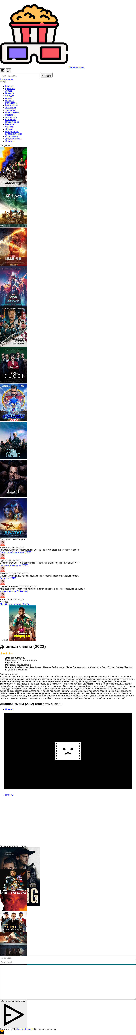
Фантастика (11, 117)
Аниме (8, 98)
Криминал (10, 88)
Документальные (13, 139)
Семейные (10, 119)
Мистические (11, 105)
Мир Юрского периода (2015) (14, 604)
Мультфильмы (12, 112)
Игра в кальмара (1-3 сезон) (13, 591)
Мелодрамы (11, 103)
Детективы (10, 108)
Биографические (13, 134)
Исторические (12, 131)
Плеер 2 (9, 795)
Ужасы (8, 91)
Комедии (9, 96)
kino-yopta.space (25, 1029)
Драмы (8, 129)
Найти (48, 76)
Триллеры (10, 110)
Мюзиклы (9, 124)
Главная (9, 86)
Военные (9, 100)
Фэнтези (9, 127)
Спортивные (11, 136)
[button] (6, 79)
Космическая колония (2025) (14, 565)
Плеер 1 (9, 709)
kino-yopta (76, 67)
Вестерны (10, 115)
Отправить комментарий (13, 1001)
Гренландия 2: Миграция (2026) (15, 552)
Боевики (9, 93)
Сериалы (9, 141)
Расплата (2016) (8, 578)
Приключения (12, 122)
